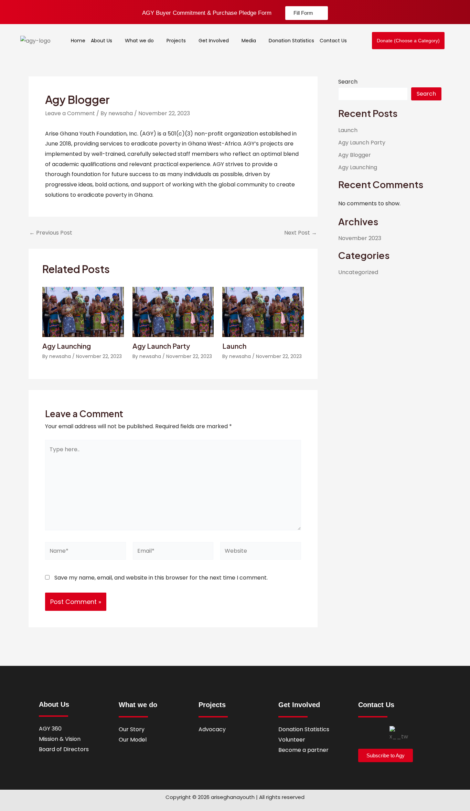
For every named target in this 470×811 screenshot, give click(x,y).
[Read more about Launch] (263, 311)
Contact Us (333, 40)
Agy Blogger (354, 155)
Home (78, 40)
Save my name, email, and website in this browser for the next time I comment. (161, 578)
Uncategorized (358, 272)
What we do (139, 40)
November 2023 (359, 238)
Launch (234, 346)
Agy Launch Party (161, 346)
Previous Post (50, 233)
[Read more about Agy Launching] (83, 311)
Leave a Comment (70, 113)
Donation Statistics (291, 40)
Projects (176, 40)
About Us (101, 40)
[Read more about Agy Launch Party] (173, 311)
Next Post (300, 233)
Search (347, 82)
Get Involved (214, 40)
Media (249, 40)
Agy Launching (66, 346)
